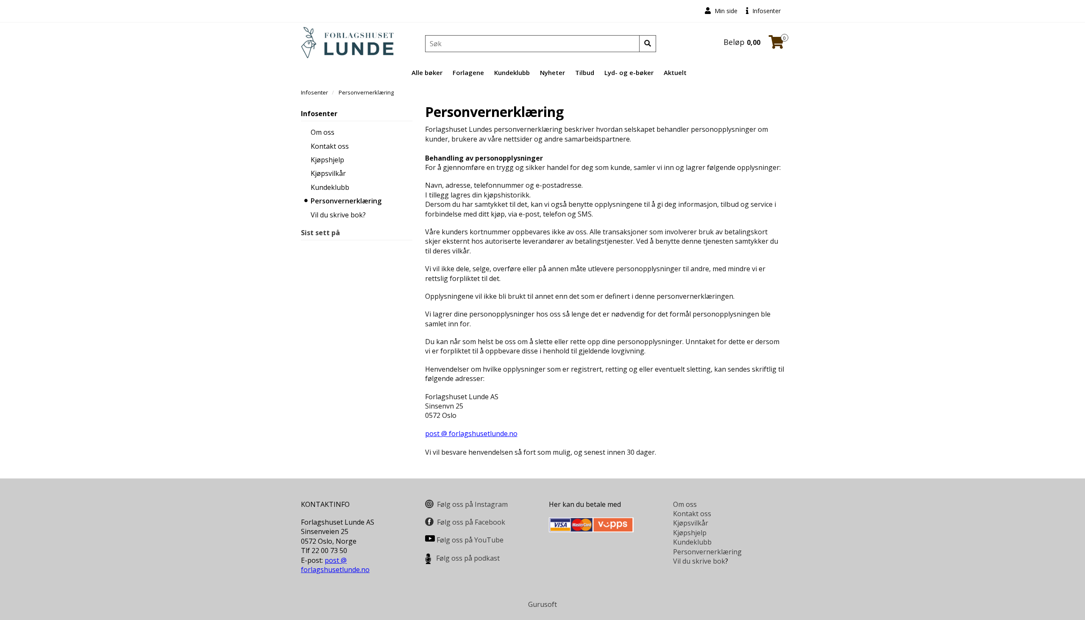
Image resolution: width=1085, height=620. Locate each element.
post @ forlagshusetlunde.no (471, 433)
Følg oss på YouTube (470, 540)
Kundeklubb (512, 72)
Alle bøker (427, 72)
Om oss (322, 132)
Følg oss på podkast (468, 558)
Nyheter (552, 72)
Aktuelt (675, 72)
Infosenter (766, 11)
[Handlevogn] (776, 44)
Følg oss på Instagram (472, 504)
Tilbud (584, 72)
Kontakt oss (330, 146)
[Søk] (647, 43)
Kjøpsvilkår (328, 173)
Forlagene (468, 72)
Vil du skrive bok (699, 561)
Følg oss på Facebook (471, 522)
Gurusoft (542, 604)
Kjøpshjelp (327, 159)
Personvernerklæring (346, 201)
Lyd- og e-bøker (629, 72)
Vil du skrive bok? (338, 215)
